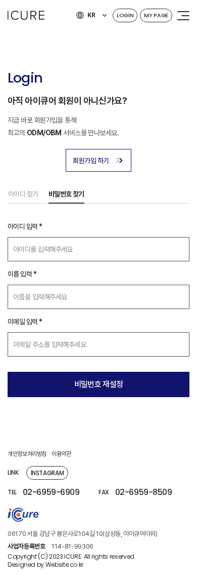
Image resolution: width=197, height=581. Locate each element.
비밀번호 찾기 (66, 194)
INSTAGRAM (47, 473)
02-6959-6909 (51, 492)
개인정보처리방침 (27, 453)
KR (91, 15)
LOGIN (125, 15)
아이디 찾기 (23, 194)
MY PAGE (156, 15)
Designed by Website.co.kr (45, 565)
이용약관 (61, 453)
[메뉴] (183, 15)
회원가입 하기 (91, 161)
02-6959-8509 (143, 492)
